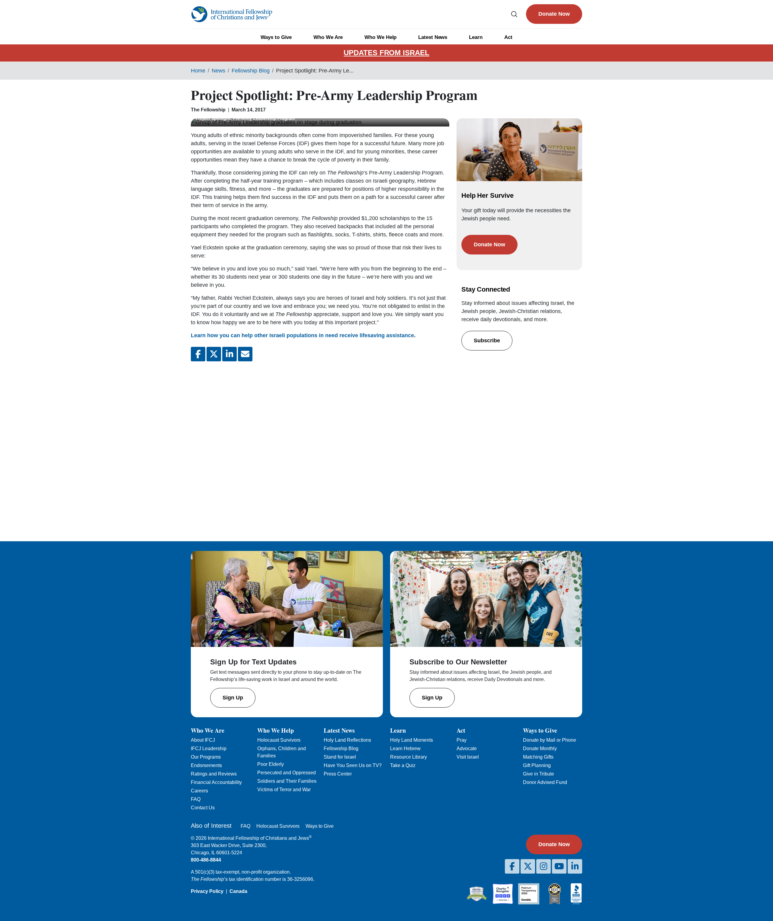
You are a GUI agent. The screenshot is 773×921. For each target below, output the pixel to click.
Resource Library (408, 757)
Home (198, 71)
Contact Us (203, 807)
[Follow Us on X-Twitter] (528, 866)
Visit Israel (468, 757)
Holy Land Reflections (347, 740)
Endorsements (206, 765)
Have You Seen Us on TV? (353, 765)
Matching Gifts (538, 757)
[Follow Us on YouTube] (559, 866)
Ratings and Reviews (214, 773)
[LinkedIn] (575, 866)
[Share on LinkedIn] (229, 354)
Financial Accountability (216, 782)
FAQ (195, 799)
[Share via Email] (245, 354)
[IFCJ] (231, 14)
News (218, 71)
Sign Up (233, 698)
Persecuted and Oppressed (286, 772)
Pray (462, 740)
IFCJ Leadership (208, 748)
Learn (476, 37)
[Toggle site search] (514, 14)
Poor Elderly (270, 764)
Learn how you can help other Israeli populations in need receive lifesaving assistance (302, 335)
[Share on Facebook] (198, 354)
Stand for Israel (340, 757)
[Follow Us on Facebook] (512, 866)
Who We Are (328, 37)
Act (508, 37)
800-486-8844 (206, 859)
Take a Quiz (402, 765)
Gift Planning (537, 765)
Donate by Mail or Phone (549, 740)
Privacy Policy (207, 891)
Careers (199, 790)
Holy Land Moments (411, 740)
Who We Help (380, 37)
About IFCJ (203, 740)
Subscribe (487, 340)
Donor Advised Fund (545, 782)
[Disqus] (320, 446)
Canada (238, 891)
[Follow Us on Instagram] (543, 866)
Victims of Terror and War (284, 789)
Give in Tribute (538, 773)
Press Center (338, 773)
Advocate (467, 748)
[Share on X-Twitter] (214, 354)
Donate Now (554, 14)
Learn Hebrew (405, 748)
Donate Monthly (540, 748)
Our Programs (206, 757)
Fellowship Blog (251, 71)
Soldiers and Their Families (286, 781)
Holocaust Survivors (278, 740)
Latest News (432, 37)
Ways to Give (276, 37)
